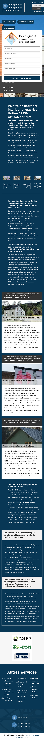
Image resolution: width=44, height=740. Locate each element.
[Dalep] (22, 639)
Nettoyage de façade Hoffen (23, 692)
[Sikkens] (22, 656)
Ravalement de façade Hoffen (22, 699)
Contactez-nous (22, 737)
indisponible (15, 4)
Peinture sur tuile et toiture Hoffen (9, 692)
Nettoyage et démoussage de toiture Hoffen (8, 682)
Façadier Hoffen (35, 697)
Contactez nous (26, 22)
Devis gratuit (9, 22)
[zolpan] (22, 647)
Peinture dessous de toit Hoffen (36, 681)
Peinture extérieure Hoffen (35, 689)
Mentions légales (32, 735)
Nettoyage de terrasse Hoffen (23, 684)
